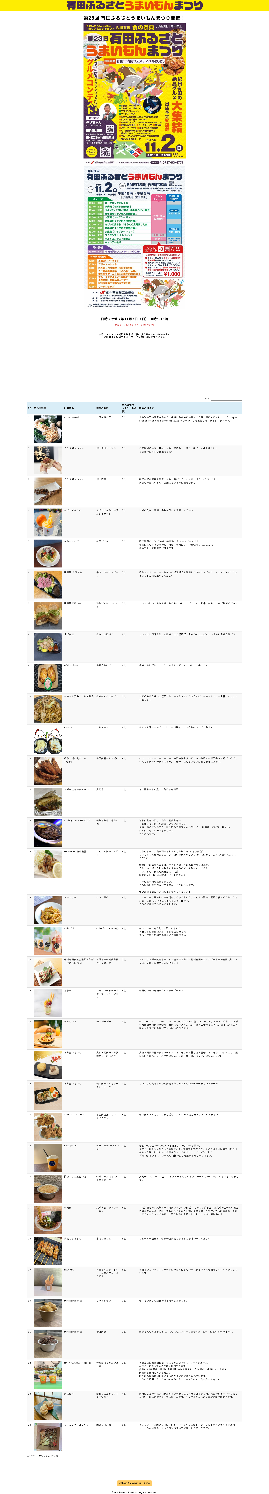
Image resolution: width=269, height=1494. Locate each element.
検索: (207, 398)
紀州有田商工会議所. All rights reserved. (135, 1492)
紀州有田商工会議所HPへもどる (134, 1483)
